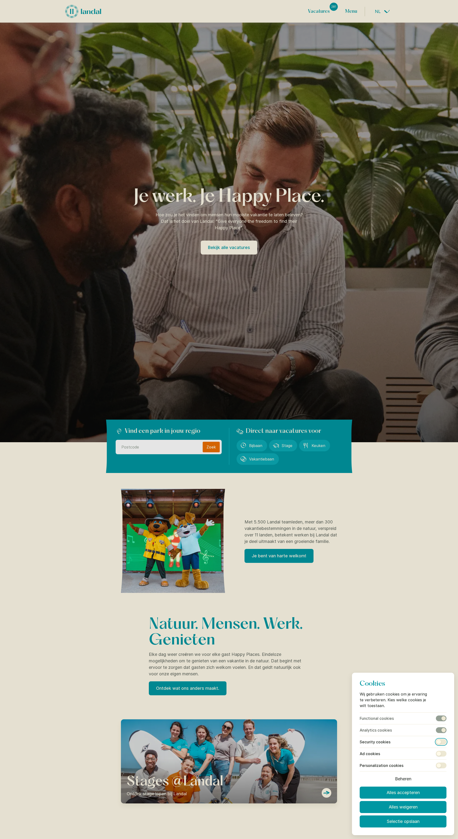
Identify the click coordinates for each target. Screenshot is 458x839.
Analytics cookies (376, 730)
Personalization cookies (381, 765)
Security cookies (375, 742)
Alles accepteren (403, 792)
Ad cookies (370, 754)
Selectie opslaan (403, 821)
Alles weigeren (403, 806)
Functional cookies (377, 718)
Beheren (403, 778)
